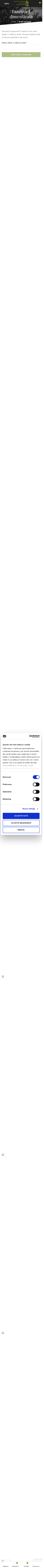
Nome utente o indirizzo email (14, 42)
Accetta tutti (21, 816)
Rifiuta (21, 830)
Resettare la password (21, 55)
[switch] (36, 784)
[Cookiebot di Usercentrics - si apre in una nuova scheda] (30, 736)
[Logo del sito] (21, 3)
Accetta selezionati (21, 823)
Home (13, 21)
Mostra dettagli (29, 809)
